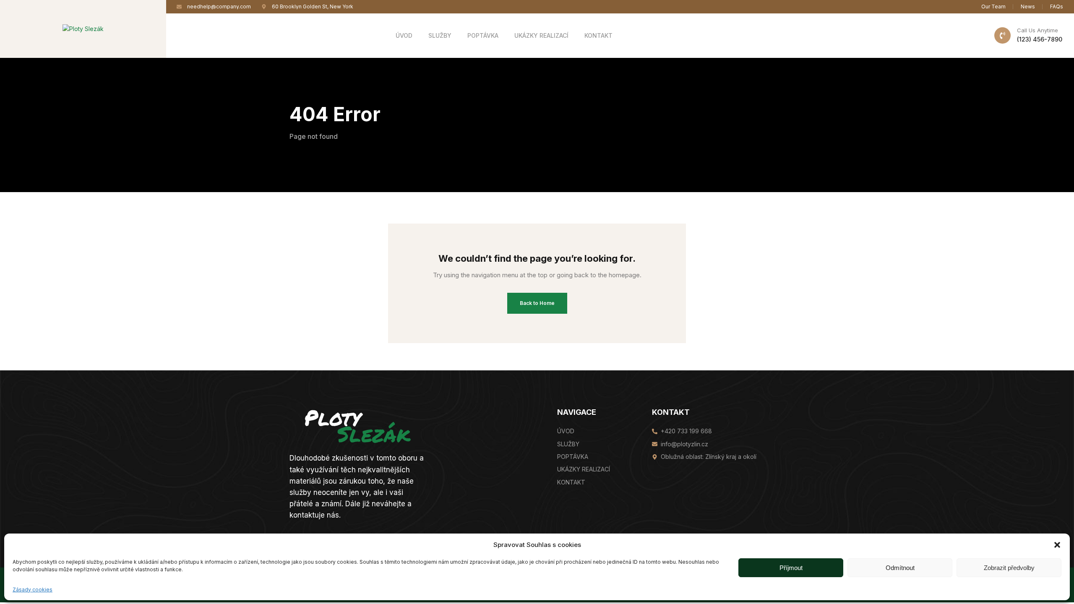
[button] (1057, 545)
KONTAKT (671, 412)
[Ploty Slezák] (83, 28)
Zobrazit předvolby (1009, 567)
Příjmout (791, 567)
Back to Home (537, 303)
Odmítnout (900, 567)
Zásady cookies (32, 589)
